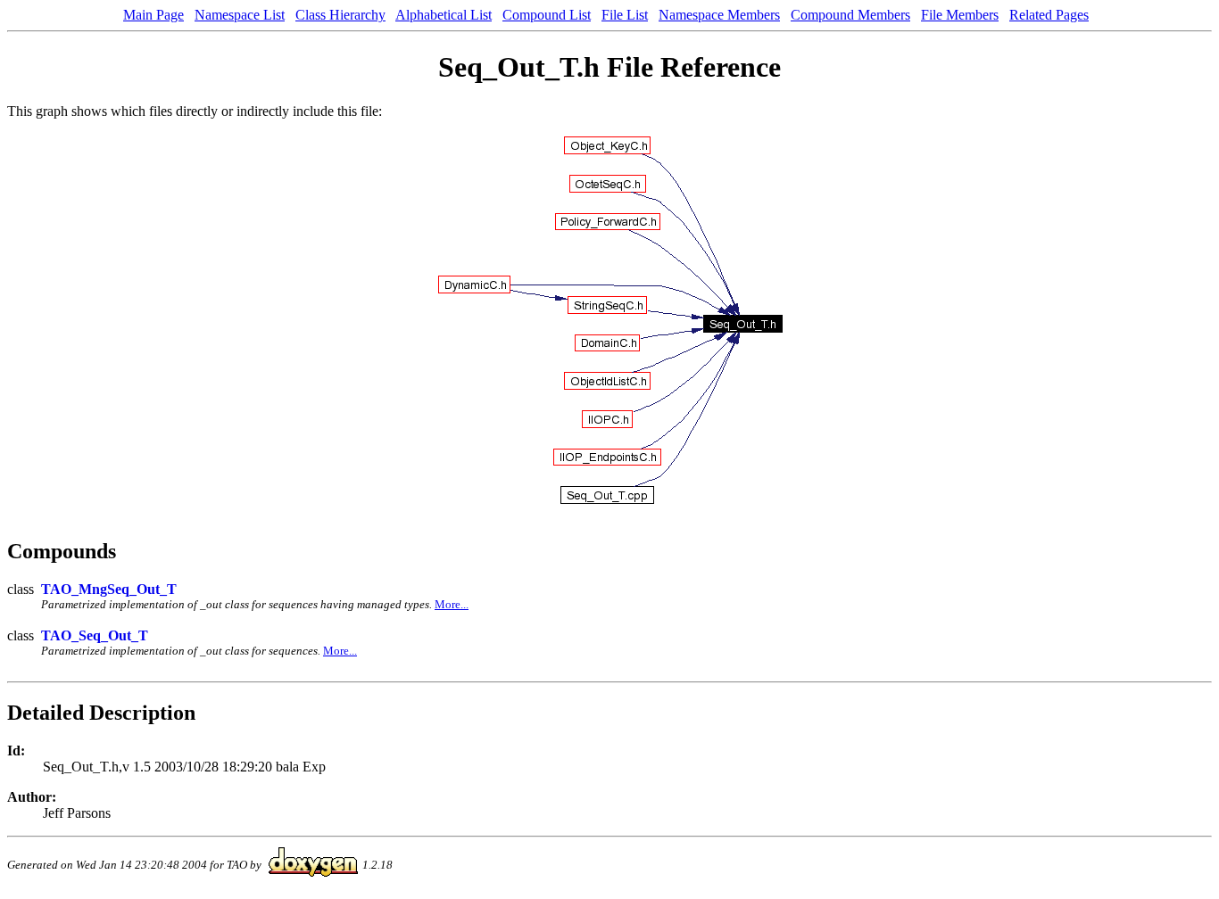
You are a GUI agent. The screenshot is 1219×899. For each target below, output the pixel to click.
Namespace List (240, 14)
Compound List (546, 14)
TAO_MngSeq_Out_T (109, 589)
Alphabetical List (443, 14)
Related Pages (1049, 14)
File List (624, 14)
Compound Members (850, 14)
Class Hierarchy (340, 14)
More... (452, 604)
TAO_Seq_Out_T (94, 635)
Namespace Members (719, 14)
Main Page (153, 14)
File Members (960, 14)
